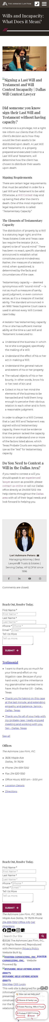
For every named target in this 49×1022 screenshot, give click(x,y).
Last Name (9, 618)
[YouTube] (14, 931)
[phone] (37, 4)
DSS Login (19, 984)
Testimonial (10, 662)
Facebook (9, 578)
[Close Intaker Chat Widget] (46, 988)
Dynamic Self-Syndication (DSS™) (20, 978)
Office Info (24, 922)
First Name (9, 610)
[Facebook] (4, 931)
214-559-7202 (10, 922)
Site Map (7, 984)
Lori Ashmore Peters (22, 555)
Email (6, 630)
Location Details (14, 785)
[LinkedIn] (9, 931)
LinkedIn (19, 578)
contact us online (12, 485)
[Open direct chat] (42, 988)
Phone (7, 626)
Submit (10, 650)
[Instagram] (18, 931)
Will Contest (25, 195)
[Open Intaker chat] (18, 1020)
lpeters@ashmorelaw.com (39, 555)
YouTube (30, 578)
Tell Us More (9, 634)
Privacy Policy (30, 948)
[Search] (43, 936)
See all (6, 736)
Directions (11, 791)
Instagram (40, 578)
